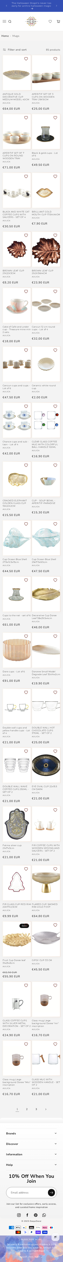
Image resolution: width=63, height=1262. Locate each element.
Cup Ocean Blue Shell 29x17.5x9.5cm (44, 560)
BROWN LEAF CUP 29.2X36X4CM (42, 272)
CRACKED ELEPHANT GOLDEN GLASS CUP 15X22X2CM (15, 503)
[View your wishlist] (50, 21)
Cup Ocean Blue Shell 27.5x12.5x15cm (15, 560)
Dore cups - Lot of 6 (14, 671)
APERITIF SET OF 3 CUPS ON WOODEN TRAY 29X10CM (43, 97)
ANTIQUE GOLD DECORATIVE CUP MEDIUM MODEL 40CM (16, 97)
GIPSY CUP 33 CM (42, 960)
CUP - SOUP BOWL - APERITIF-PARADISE (43, 502)
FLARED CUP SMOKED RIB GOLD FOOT (45, 905)
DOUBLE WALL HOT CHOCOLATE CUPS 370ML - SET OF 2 (43, 730)
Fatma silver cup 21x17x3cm (12, 846)
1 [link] (17, 1109)
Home (5, 36)
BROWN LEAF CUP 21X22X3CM (13, 272)
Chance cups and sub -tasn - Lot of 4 (16, 443)
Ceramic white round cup (44, 387)
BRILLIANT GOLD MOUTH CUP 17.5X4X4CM (46, 213)
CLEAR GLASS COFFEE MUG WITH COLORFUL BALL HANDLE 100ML (45, 444)
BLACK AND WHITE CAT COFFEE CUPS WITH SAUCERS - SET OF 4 (16, 214)
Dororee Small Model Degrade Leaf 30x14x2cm (46, 673)
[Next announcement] (56, 6)
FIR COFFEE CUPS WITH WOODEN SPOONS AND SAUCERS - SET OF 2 (46, 848)
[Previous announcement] (6, 6)
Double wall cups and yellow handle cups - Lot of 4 (16, 730)
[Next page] (46, 1109)
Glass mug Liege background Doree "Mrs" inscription (16, 1082)
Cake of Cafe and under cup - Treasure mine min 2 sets (17, 329)
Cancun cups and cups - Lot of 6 (16, 387)
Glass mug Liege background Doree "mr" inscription (45, 1023)
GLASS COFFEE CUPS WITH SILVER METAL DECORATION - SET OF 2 (17, 1023)
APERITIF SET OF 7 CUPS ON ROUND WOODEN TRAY (13, 156)
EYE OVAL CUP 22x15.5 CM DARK (44, 787)
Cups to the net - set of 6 (17, 615)
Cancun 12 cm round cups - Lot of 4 (43, 328)
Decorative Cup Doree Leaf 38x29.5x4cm (44, 616)
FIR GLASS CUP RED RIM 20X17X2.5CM (17, 905)
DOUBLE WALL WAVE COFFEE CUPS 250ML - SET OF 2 (16, 789)
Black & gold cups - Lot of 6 (45, 154)
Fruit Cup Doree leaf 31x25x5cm (14, 961)
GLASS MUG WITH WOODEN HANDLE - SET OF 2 (46, 1082)
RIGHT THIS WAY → (31, 1257)
